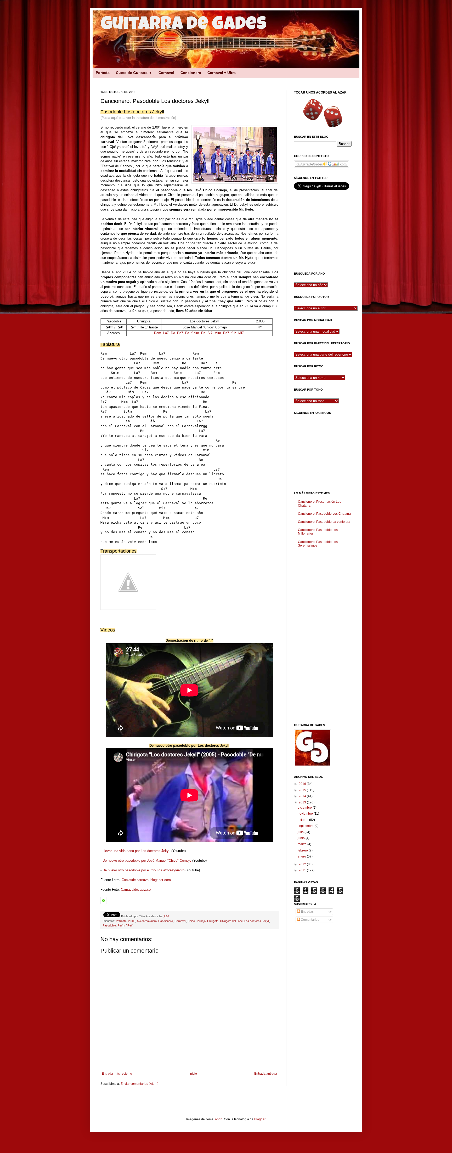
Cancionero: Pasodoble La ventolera (324, 522)
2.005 (131, 921)
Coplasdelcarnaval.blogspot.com (146, 880)
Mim (217, 333)
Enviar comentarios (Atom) (139, 1084)
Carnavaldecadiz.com (137, 889)
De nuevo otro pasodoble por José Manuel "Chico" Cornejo (147, 860)
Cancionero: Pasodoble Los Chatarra (324, 513)
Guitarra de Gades (183, 25)
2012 (303, 864)
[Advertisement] (184, 79)
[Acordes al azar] (323, 113)
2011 (303, 870)
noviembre (306, 813)
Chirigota (212, 921)
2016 (303, 784)
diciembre (305, 807)
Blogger (259, 1119)
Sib (233, 333)
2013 (303, 802)
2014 (303, 796)
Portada (103, 73)
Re (203, 333)
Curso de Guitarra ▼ (134, 73)
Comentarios (309, 920)
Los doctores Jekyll (256, 921)
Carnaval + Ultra (221, 73)
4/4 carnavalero (147, 921)
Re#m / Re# (125, 925)
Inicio (193, 1073)
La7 (166, 333)
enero (302, 856)
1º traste (121, 921)
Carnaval (166, 73)
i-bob (218, 1119)
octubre (303, 820)
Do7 (180, 333)
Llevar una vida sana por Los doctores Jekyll (136, 851)
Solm (195, 333)
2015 (303, 790)
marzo (302, 844)
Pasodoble (109, 925)
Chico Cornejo (197, 921)
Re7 (226, 333)
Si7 (209, 333)
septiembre (306, 826)
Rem (157, 333)
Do (173, 333)
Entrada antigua (265, 1073)
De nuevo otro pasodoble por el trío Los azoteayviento (143, 870)
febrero (303, 850)
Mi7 (241, 333)
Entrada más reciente (117, 1073)
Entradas (307, 911)
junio (302, 838)
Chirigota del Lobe (231, 921)
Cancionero (190, 73)
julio (301, 832)
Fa (187, 333)
